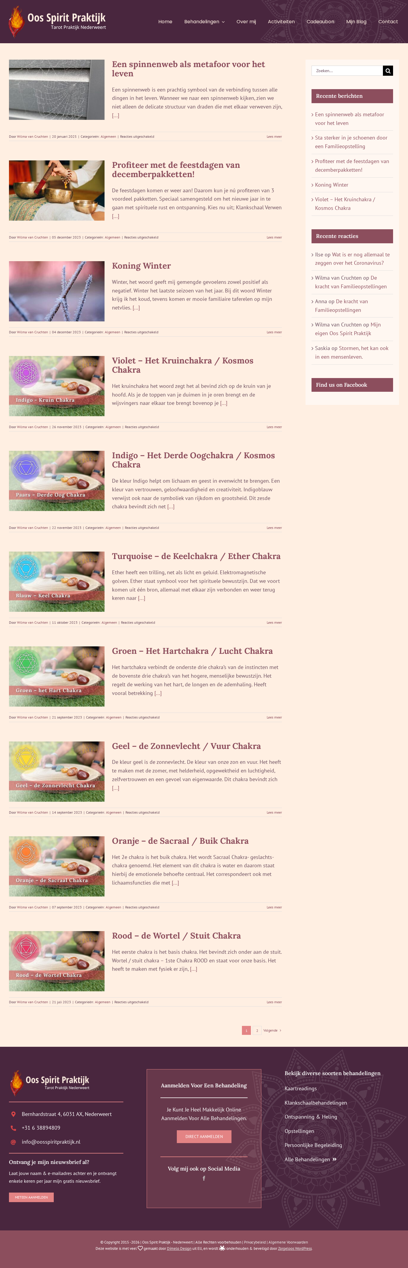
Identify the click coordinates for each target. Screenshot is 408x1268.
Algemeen (108, 136)
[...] (115, 115)
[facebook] (204, 1178)
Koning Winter (141, 265)
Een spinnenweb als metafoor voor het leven (188, 69)
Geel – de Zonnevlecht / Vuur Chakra (186, 746)
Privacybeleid (255, 1242)
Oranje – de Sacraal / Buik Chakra (180, 840)
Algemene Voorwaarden (288, 1242)
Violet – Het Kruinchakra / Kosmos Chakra (183, 365)
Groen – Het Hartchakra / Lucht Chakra (192, 650)
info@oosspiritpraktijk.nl (51, 1141)
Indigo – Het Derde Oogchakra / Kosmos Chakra (193, 460)
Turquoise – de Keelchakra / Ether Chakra (196, 556)
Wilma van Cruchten (32, 136)
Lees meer (274, 136)
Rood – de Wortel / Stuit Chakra (176, 935)
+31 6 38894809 (41, 1127)
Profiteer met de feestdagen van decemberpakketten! (176, 169)
